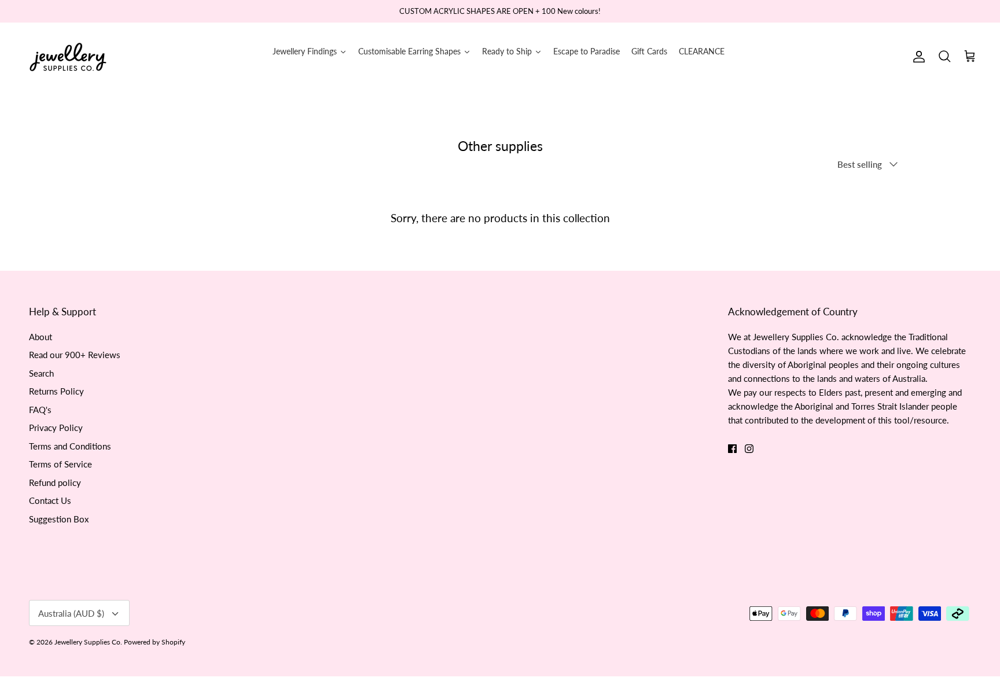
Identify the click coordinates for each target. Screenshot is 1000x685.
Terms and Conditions (70, 446)
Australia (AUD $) (71, 613)
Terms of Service (60, 464)
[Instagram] (749, 448)
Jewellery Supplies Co (87, 642)
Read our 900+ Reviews (74, 354)
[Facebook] (732, 448)
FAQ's (40, 409)
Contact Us (50, 500)
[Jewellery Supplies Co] (68, 57)
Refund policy (55, 482)
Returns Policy (56, 391)
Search (41, 373)
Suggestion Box (59, 519)
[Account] (916, 57)
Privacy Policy (56, 427)
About (40, 337)
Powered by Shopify (154, 642)
